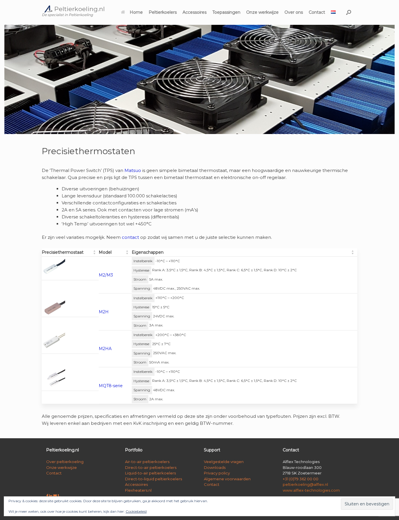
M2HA (105, 348)
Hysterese (141, 270)
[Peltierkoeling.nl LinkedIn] (51, 495)
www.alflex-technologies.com (311, 490)
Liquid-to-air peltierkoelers (150, 473)
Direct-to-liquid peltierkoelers (153, 478)
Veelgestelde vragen (224, 461)
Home (136, 12)
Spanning (141, 288)
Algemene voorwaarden (227, 478)
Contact (317, 12)
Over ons (293, 12)
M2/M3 (106, 275)
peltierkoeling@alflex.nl (305, 484)
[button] (348, 12)
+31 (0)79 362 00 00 (300, 478)
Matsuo (132, 170)
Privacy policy (217, 473)
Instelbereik (142, 261)
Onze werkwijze (262, 12)
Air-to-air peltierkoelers (147, 461)
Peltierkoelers (163, 12)
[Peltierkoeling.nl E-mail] (55, 495)
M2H (104, 311)
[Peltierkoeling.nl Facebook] (47, 495)
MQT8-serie (111, 385)
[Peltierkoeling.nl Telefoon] (59, 495)
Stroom (139, 279)
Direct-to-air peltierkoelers (150, 467)
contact (130, 237)
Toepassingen (226, 12)
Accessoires (195, 12)
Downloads (214, 467)
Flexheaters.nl (138, 490)
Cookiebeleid (136, 511)
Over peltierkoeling (65, 461)
